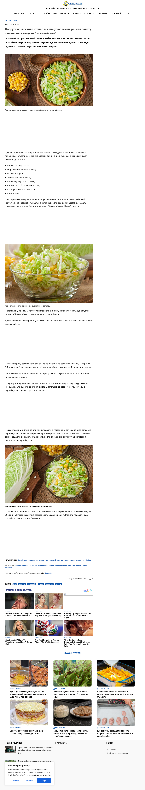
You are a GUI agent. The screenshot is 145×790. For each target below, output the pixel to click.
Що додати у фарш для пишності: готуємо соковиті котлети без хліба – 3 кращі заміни (115, 733)
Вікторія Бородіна (85, 579)
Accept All (44, 781)
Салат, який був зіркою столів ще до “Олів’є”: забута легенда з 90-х (27, 732)
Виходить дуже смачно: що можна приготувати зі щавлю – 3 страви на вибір (70, 694)
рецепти (49, 584)
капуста (22, 584)
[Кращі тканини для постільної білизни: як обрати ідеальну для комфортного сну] (10, 749)
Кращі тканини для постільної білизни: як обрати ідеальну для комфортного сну (35, 750)
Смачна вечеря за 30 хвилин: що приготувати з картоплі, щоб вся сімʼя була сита (115, 694)
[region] (29, 773)
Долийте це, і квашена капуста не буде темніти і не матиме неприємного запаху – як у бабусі (54, 560)
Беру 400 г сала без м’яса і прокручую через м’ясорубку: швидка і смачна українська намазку (71, 733)
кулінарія (32, 584)
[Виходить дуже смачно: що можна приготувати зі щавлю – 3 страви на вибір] (72, 673)
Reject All (29, 781)
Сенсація (48, 573)
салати (58, 584)
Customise (15, 781)
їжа (14, 584)
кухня (41, 584)
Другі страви (11, 20)
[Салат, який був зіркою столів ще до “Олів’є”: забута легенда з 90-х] (29, 712)
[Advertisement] (49, 133)
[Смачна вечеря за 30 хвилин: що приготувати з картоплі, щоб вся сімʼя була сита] (116, 673)
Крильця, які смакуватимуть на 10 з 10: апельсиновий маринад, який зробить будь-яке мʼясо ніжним (28, 694)
